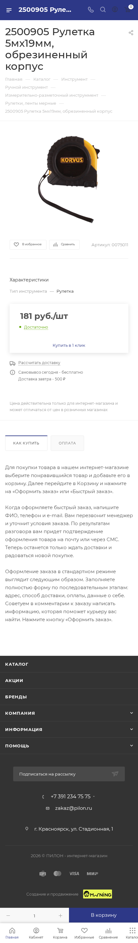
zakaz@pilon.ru (73, 808)
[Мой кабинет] (115, 10)
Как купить (26, 443)
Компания (20, 713)
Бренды (16, 696)
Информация (24, 729)
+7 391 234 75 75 (71, 796)
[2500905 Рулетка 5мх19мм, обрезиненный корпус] (69, 180)
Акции (14, 680)
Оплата (67, 443)
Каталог (17, 664)
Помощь (17, 745)
